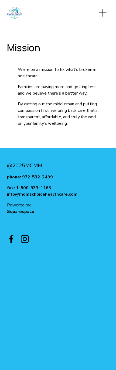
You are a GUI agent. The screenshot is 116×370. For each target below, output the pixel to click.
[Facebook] (11, 239)
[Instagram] (25, 239)
